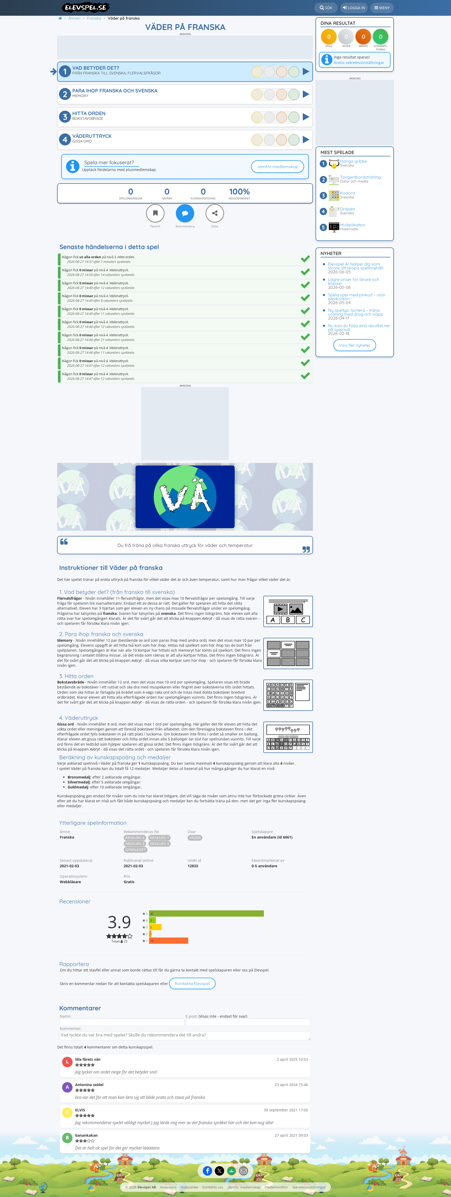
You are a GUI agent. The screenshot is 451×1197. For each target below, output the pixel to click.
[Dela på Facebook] (207, 1171)
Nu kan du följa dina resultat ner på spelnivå (359, 327)
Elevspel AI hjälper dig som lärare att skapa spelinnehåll (355, 265)
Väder (195, 837)
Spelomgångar (130, 198)
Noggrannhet (239, 198)
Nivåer (167, 198)
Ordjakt (347, 208)
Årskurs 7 (159, 837)
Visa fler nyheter (354, 345)
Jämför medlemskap (277, 166)
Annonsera (168, 1187)
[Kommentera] (185, 213)
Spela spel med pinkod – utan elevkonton (356, 296)
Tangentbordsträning (360, 177)
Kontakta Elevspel (192, 983)
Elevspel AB (147, 1187)
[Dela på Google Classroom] (231, 1171)
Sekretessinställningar (309, 1187)
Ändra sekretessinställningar (359, 62)
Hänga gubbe (353, 161)
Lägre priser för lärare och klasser (353, 281)
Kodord (347, 193)
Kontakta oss (213, 1187)
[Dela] (215, 213)
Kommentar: (70, 1028)
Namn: (66, 1016)
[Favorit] (155, 213)
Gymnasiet (135, 849)
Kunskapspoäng (203, 198)
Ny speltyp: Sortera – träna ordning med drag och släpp (355, 312)
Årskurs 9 (159, 843)
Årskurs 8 (135, 843)
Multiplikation (352, 224)
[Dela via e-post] (243, 1171)
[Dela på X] (219, 1171)
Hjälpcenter (189, 1187)
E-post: (192, 1016)
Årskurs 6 (135, 837)
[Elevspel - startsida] (84, 7)
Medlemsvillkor (276, 1187)
